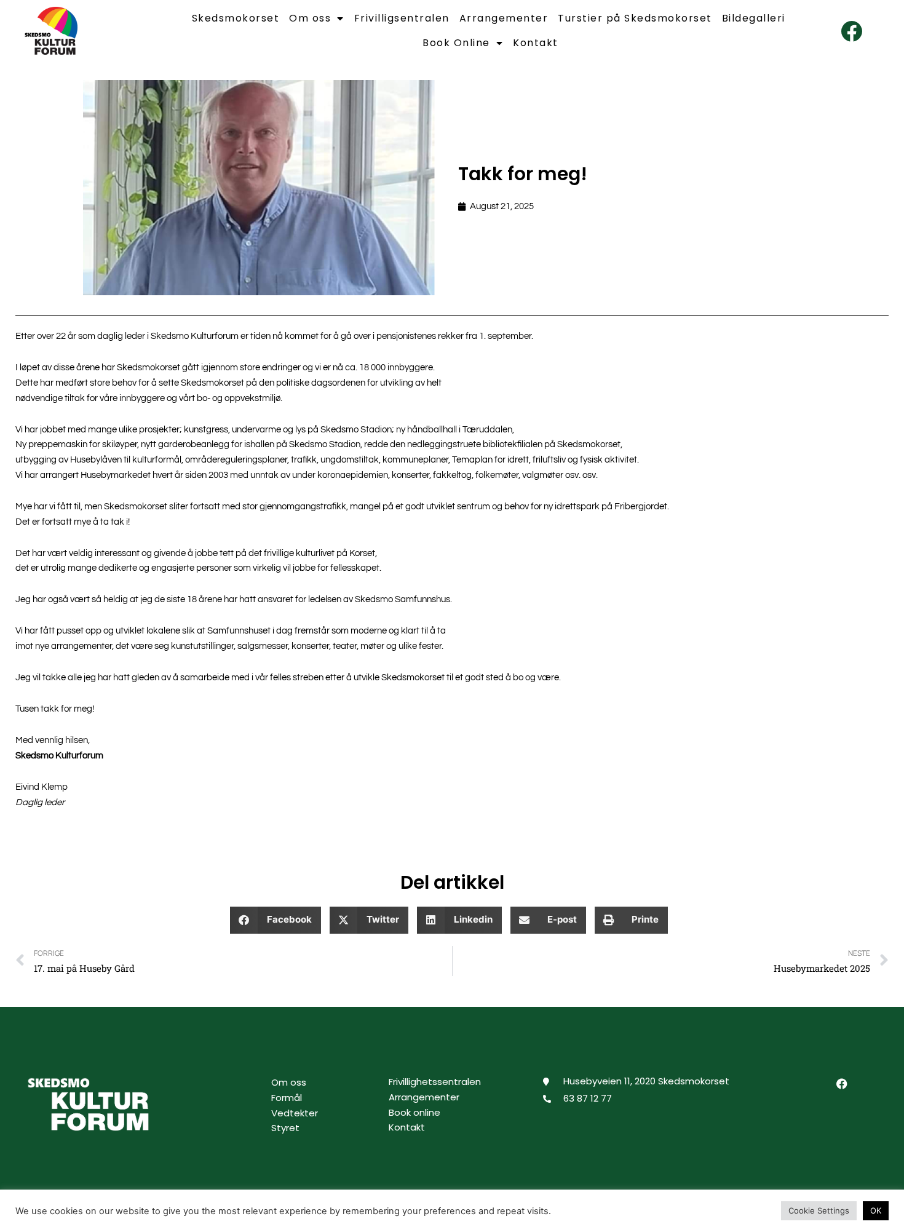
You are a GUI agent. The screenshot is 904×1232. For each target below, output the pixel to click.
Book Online (456, 43)
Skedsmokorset (236, 18)
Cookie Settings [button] (818, 1210)
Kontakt (535, 43)
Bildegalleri (753, 18)
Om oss (310, 18)
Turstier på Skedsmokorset (635, 18)
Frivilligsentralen (402, 18)
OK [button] (875, 1210)
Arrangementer (504, 18)
